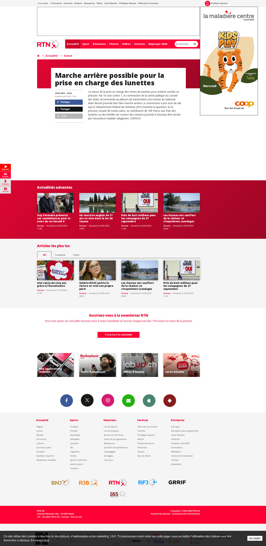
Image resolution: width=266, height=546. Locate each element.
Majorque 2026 (157, 44)
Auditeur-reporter (219, 3)
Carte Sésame (110, 3)
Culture (40, 443)
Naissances (89, 3)
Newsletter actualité (46, 460)
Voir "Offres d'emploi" (139, 365)
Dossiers (41, 451)
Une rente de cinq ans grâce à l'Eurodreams (51, 284)
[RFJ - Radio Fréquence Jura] (147, 482)
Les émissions (110, 426)
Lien (63, 116)
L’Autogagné (110, 451)
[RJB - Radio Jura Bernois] (88, 482)
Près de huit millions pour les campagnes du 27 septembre (138, 218)
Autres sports (76, 464)
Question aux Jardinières (116, 447)
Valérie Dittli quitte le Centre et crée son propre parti (96, 286)
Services (139, 44)
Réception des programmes (184, 431)
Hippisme (74, 451)
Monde (40, 435)
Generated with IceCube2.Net (186, 514)
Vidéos (126, 44)
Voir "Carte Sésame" (181, 365)
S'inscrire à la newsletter (118, 334)
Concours (108, 460)
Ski (71, 447)
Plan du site (76, 517)
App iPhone (149, 400)
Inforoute (68, 3)
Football (74, 426)
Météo (141, 439)
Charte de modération (182, 456)
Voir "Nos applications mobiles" (55, 365)
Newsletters (128, 400)
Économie (41, 439)
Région (40, 426)
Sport (85, 44)
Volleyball (74, 439)
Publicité (175, 439)
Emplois (78, 3)
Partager (65, 102)
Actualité (73, 44)
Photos (114, 44)
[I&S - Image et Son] (118, 494)
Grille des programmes (115, 439)
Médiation (176, 451)
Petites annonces (146, 443)
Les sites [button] (43, 3)
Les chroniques (111, 431)
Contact (175, 460)
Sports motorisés (78, 460)
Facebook (66, 400)
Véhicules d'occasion (148, 3)
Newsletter (176, 464)
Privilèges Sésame (127, 3)
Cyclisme (74, 443)
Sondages (108, 456)
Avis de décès (144, 456)
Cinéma (141, 431)
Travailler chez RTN (180, 443)
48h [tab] (44, 254)
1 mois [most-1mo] (76, 254)
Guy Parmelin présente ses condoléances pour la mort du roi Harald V (53, 218)
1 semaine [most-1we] (60, 254)
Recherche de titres (113, 435)
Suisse (68, 55)
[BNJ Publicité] (59, 482)
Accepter (255, 538)
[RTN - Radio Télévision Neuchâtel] (118, 482)
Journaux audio (44, 447)
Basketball (75, 435)
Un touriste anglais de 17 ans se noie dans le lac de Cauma (96, 218)
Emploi (141, 451)
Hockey (73, 431)
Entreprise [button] (57, 3)
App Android (169, 400)
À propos (175, 426)
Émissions (99, 44)
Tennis (73, 456)
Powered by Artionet (160, 514)
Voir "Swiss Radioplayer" (97, 365)
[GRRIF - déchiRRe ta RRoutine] (177, 482)
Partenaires (176, 447)
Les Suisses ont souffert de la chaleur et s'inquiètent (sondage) (179, 218)
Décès (99, 3)
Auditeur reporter (45, 456)
